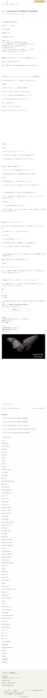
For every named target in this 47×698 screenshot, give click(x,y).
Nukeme (6, 571)
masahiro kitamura (8, 545)
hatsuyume (6, 501)
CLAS (5, 461)
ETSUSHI (6, 472)
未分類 (5, 653)
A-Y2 (5, 440)
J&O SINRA (6, 519)
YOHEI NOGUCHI (8, 618)
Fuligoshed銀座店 (8, 694)
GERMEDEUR (7, 493)
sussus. (5, 592)
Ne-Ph (5, 566)
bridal (5, 452)
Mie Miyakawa (7, 551)
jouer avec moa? (7, 525)
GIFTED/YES (7, 498)
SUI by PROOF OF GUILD (10, 589)
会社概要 (40, 690)
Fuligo (4, 13)
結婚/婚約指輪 (35, 690)
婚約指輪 (6, 644)
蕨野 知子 (6, 662)
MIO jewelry (6, 560)
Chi (4, 458)
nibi (4, 568)
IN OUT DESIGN (7, 513)
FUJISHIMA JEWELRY (9, 481)
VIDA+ (5, 603)
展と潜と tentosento (8, 647)
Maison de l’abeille (8, 542)
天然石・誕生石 (7, 641)
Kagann (5, 528)
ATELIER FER (7, 446)
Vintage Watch (7, 609)
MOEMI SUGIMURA (8, 563)
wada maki (6, 612)
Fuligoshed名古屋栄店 (9, 692)
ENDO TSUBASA (7, 469)
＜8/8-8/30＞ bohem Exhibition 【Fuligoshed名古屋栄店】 (15, 422)
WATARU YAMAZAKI (8, 615)
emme (5, 466)
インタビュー (6, 635)
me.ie (5, 548)
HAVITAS (6, 504)
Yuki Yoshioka (7, 627)
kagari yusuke (7, 530)
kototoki (6, 536)
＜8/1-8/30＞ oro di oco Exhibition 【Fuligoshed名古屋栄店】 (16, 432)
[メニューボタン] (46, 1)
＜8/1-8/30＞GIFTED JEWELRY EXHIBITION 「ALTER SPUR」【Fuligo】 (19, 429)
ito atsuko (6, 516)
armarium (6, 443)
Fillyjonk (6, 475)
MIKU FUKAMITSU (8, 554)
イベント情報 (7, 690)
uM (4, 600)
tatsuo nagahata (7, 598)
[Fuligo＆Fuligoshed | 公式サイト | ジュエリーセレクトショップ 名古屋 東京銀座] (7, 1)
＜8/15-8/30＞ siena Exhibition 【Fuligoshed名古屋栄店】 (15, 418)
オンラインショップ (27, 690)
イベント (6, 633)
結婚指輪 (6, 659)
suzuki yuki (6, 595)
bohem (5, 449)
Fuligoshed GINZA (8, 490)
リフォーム (6, 638)
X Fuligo (4, 297)
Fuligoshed (6, 487)
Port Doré (6, 577)
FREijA (5, 478)
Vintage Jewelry (7, 606)
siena (5, 583)
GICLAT (5, 495)
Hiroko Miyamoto (8, 507)
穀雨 (5, 656)
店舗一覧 (16, 690)
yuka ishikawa (7, 624)
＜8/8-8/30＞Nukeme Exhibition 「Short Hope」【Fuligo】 (15, 425)
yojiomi (5, 621)
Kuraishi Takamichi (8, 539)
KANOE (5, 533)
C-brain (5, 455)
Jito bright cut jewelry (9, 522)
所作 (5, 650)
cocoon (5, 463)
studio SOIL (6, 586)
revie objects (8, 13)
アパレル (5, 630)
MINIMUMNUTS (8, 557)
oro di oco (6, 574)
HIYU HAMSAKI (8, 510)
